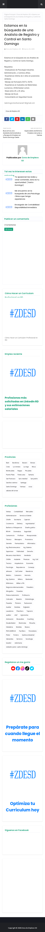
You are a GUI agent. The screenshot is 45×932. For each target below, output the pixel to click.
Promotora (29, 539)
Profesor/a (26, 595)
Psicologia (9, 567)
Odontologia (29, 599)
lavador (8, 643)
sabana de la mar (12, 491)
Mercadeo (29, 512)
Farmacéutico (19, 543)
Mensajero (18, 539)
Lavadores (9, 611)
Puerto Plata (10, 475)
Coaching (30, 619)
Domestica (17, 531)
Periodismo (33, 631)
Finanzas (26, 559)
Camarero (17, 575)
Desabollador (11, 623)
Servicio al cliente (25, 516)
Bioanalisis (20, 619)
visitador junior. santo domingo (17, 647)
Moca (34, 467)
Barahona (15, 463)
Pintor (8, 635)
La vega (26, 467)
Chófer (8, 559)
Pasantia (9, 603)
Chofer (8, 520)
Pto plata (28, 471)
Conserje (31, 567)
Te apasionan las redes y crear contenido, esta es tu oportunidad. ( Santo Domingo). (27, 181)
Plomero (18, 603)
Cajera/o (27, 520)
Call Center (19, 571)
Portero (16, 635)
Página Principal (9, 14)
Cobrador (9, 599)
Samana (31, 475)
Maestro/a (29, 571)
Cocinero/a (10, 524)
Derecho (30, 551)
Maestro (19, 599)
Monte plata (10, 471)
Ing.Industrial (30, 524)
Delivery (19, 524)
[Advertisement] (22, 885)
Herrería (27, 575)
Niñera (20, 579)
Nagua (20, 471)
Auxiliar (8, 607)
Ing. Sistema (27, 547)
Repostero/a (20, 567)
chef (15, 615)
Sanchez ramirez (11, 483)
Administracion (11, 516)
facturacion (28, 603)
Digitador (26, 607)
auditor (8, 615)
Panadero (30, 587)
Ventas (8, 512)
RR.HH (8, 531)
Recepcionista (31, 535)
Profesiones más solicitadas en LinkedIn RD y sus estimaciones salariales (22, 403)
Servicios (19, 639)
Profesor (21, 535)
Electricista (22, 623)
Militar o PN (20, 583)
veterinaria (18, 643)
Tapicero (30, 611)
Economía (29, 563)
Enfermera (9, 583)
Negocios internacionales (14, 587)
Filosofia (32, 623)
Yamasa (22, 487)
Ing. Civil (35, 559)
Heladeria (9, 627)
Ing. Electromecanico (13, 547)
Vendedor (27, 555)
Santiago (23, 483)
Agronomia (24, 615)
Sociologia (29, 639)
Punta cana (21, 475)
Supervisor (9, 551)
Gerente (9, 543)
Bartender (29, 579)
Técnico (8, 539)
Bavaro (24, 463)
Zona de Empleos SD (22, 4)
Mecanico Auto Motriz (13, 555)
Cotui (8, 467)
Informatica (31, 543)
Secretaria (17, 520)
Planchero (20, 611)
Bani (7, 463)
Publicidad (20, 551)
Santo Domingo (11, 487)
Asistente (17, 559)
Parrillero (22, 631)
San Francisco (10, 479)
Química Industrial (28, 635)
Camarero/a (10, 535)
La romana (16, 467)
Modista (19, 627)
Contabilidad (18, 512)
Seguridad (27, 531)
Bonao (32, 463)
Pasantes (20, 591)
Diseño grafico (30, 527)
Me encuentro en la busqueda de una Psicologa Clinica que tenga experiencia (27, 194)
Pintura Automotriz (12, 595)
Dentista (17, 607)
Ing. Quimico (10, 579)
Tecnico (8, 563)
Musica (27, 627)
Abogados (9, 591)
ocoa (30, 487)
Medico (8, 575)
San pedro (34, 479)
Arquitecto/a (19, 563)
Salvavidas (9, 639)
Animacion (9, 619)
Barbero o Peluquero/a (14, 527)
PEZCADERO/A (11, 631)
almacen (9, 571)
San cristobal (23, 479)
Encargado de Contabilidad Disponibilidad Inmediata (27, 206)
